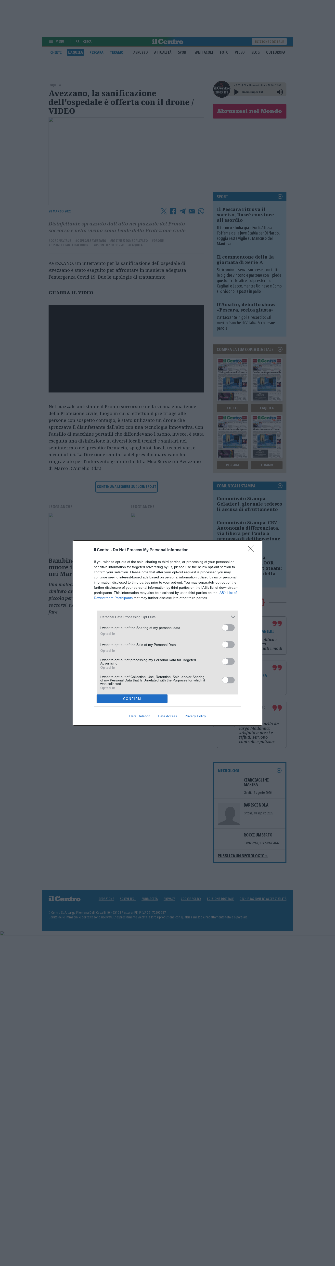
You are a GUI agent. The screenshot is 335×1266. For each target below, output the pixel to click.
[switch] (228, 627)
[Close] (252, 550)
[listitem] (167, 616)
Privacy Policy (195, 716)
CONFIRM (132, 699)
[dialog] (167, 633)
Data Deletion (139, 716)
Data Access (167, 716)
